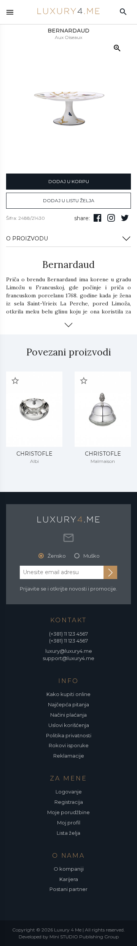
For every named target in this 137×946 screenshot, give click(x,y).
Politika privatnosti (68, 735)
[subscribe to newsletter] (110, 572)
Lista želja (68, 833)
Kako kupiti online (68, 694)
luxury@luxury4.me (68, 651)
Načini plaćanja (68, 715)
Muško (91, 556)
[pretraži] (123, 11)
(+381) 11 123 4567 (68, 634)
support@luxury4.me (68, 658)
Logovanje (69, 792)
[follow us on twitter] (125, 218)
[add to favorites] (15, 381)
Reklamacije (68, 756)
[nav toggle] (10, 12)
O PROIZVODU (27, 238)
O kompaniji (69, 869)
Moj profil (68, 822)
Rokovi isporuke (69, 745)
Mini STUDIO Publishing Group (84, 937)
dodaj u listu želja (68, 200)
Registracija (68, 802)
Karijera (68, 879)
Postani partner (68, 889)
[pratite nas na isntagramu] (111, 218)
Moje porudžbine (68, 812)
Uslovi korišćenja (68, 725)
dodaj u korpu (68, 181)
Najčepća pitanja (68, 704)
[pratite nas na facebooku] (97, 218)
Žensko (57, 556)
